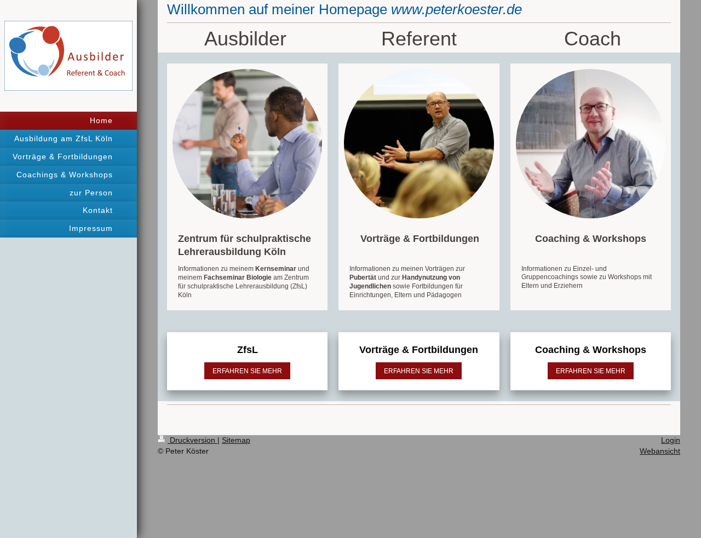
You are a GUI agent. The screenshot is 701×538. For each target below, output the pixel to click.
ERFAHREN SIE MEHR (247, 370)
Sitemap (236, 440)
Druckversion (192, 440)
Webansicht (660, 451)
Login (670, 440)
